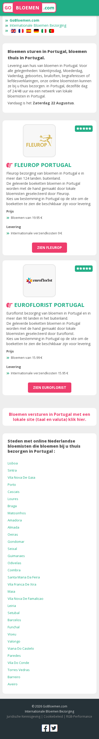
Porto (12, 484)
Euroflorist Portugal (49, 304)
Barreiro (14, 677)
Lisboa (13, 463)
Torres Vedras (19, 669)
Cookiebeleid (54, 716)
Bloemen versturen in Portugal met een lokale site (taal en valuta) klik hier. (49, 416)
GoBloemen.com (24, 20)
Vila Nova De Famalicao (25, 598)
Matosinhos (17, 513)
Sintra (12, 470)
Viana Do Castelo (21, 648)
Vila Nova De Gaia (21, 477)
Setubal (14, 612)
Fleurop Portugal (42, 164)
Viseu (12, 634)
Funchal (14, 627)
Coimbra (14, 570)
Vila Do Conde (18, 662)
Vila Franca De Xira (22, 584)
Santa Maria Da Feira (24, 577)
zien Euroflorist (49, 387)
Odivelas (14, 563)
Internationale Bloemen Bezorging (38, 25)
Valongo (14, 641)
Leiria (12, 605)
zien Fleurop (49, 247)
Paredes (14, 655)
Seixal (12, 548)
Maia (11, 591)
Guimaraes (16, 555)
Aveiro (13, 684)
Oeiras (13, 534)
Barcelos (14, 620)
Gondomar (16, 541)
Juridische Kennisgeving (23, 716)
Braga (12, 506)
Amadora (15, 520)
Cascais (14, 491)
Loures (13, 498)
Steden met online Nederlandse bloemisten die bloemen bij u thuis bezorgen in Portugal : (44, 446)
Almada (13, 527)
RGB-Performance (79, 716)
